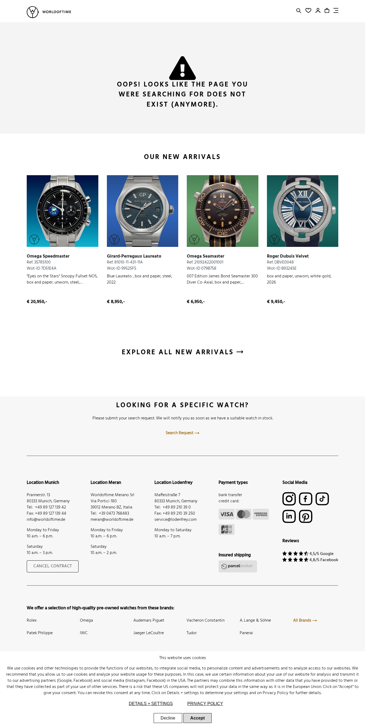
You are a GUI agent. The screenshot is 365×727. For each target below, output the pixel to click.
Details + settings (183, 693)
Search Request (180, 433)
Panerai (246, 633)
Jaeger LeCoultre (148, 633)
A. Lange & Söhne (255, 620)
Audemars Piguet (148, 620)
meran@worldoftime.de (112, 519)
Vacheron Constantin (205, 620)
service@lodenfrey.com (175, 519)
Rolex (32, 620)
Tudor (192, 633)
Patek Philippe (40, 633)
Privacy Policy (275, 693)
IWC (84, 633)
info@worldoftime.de (46, 519)
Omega (86, 620)
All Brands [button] (302, 620)
